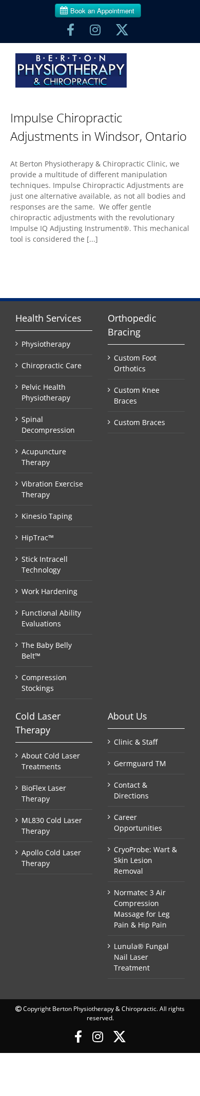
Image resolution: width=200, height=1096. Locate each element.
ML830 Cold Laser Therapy (52, 825)
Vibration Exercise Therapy (52, 489)
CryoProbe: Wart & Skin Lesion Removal (145, 860)
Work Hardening (49, 591)
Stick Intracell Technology (45, 564)
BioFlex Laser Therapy (44, 793)
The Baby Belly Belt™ (47, 650)
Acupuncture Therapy (44, 457)
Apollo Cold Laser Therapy (51, 858)
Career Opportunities (138, 822)
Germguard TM (140, 763)
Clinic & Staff (135, 742)
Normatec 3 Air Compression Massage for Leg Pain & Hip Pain (142, 909)
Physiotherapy (46, 344)
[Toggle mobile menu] (177, 61)
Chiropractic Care (52, 365)
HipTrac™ (38, 537)
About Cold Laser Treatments (51, 761)
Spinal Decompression (48, 424)
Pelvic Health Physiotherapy (46, 392)
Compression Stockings (44, 682)
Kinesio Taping (47, 516)
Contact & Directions (131, 790)
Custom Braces (139, 422)
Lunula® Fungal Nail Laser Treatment (141, 957)
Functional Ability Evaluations (51, 618)
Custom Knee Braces (136, 395)
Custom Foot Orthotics (135, 363)
